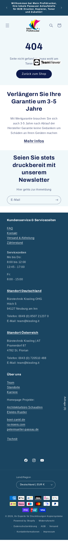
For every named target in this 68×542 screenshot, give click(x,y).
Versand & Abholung (20, 237)
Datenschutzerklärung (25, 526)
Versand (53, 526)
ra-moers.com (16, 424)
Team (10, 382)
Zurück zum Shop (34, 73)
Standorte (13, 387)
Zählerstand (15, 242)
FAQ (10, 228)
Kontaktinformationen (28, 532)
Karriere (12, 392)
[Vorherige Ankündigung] (6, 7)
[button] (7, 25)
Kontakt (12, 233)
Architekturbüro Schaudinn (25, 407)
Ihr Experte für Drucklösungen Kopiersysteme (38, 516)
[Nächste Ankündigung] (61, 7)
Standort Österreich (22, 332)
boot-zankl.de (16, 419)
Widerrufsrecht (46, 521)
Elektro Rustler (17, 412)
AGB (43, 526)
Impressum (49, 532)
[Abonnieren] (57, 200)
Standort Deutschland (24, 291)
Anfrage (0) (65, 403)
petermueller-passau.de (23, 429)
